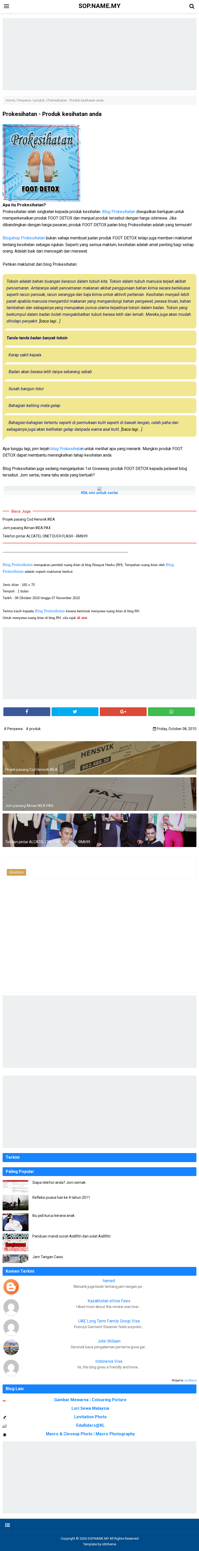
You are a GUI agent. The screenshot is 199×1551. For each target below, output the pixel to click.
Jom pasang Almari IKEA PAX (27, 528)
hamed (109, 1280)
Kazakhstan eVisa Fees (109, 1300)
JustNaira (190, 1380)
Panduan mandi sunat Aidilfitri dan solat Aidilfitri (71, 1236)
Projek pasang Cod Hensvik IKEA (29, 519)
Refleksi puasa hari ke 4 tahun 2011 (61, 1197)
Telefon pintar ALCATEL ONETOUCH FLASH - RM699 (45, 536)
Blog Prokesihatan (118, 211)
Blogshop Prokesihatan (24, 238)
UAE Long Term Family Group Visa (109, 1321)
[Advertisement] (99, 54)
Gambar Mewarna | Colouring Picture (90, 1399)
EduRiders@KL (90, 1425)
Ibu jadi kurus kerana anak (53, 1215)
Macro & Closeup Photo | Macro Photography (90, 1433)
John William (108, 1341)
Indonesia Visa (108, 1361)
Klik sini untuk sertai (99, 493)
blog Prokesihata (66, 448)
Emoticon (16, 872)
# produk (33, 729)
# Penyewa (13, 729)
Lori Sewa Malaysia (90, 1408)
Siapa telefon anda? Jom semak (59, 1182)
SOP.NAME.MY (98, 1538)
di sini (82, 618)
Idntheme (109, 1544)
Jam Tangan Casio (47, 1257)
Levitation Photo (90, 1416)
